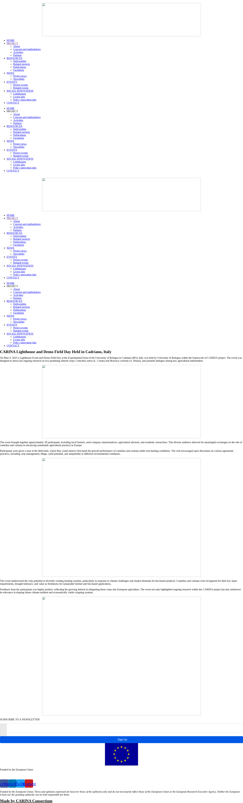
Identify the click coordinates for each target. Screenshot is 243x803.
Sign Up (122, 739)
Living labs (19, 96)
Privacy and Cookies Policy (14, 775)
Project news (20, 76)
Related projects (21, 64)
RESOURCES (14, 58)
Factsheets (18, 70)
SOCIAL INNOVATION (20, 90)
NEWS (10, 73)
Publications (19, 67)
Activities (18, 52)
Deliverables (19, 61)
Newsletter (18, 79)
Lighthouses (19, 93)
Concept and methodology (27, 49)
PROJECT (12, 43)
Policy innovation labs (24, 99)
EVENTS (12, 82)
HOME (11, 40)
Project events (20, 84)
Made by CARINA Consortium (26, 801)
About (16, 46)
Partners (17, 55)
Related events (20, 87)
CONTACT (13, 102)
